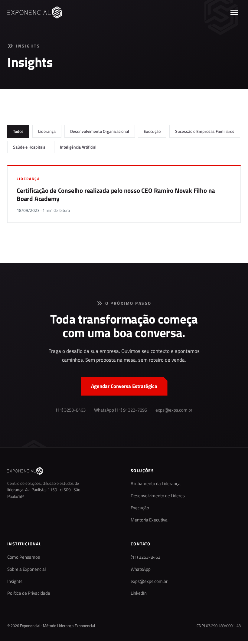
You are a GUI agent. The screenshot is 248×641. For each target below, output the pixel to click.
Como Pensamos (23, 557)
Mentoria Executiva (149, 520)
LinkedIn (139, 593)
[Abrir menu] (234, 12)
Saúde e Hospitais (29, 147)
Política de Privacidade (28, 593)
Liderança (47, 131)
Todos (18, 131)
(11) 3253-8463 (71, 410)
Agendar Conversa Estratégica (124, 386)
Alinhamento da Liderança (156, 483)
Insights (14, 581)
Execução (152, 131)
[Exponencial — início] (34, 12)
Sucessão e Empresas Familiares (204, 131)
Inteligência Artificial (78, 147)
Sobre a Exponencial (26, 569)
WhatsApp (141, 569)
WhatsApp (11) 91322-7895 (120, 410)
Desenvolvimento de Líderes (158, 495)
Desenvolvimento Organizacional (99, 131)
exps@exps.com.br (173, 410)
